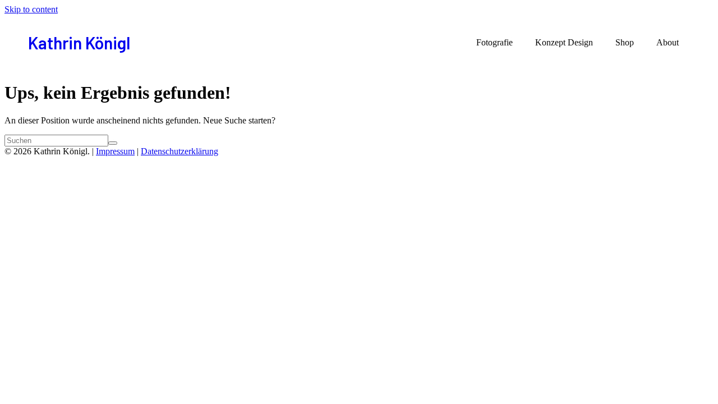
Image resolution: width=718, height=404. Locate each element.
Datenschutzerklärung (179, 151)
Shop (624, 42)
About (667, 42)
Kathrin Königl (79, 43)
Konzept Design (564, 42)
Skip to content (31, 9)
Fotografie (494, 42)
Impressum (115, 151)
